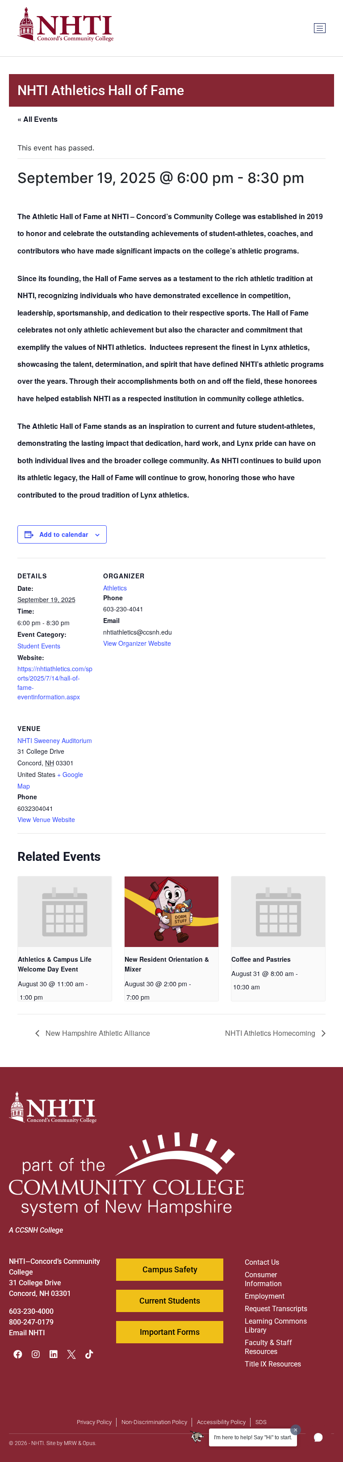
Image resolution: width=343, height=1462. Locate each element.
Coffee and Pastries (261, 959)
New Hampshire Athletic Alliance (97, 1033)
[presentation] (65, 911)
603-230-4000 (31, 1311)
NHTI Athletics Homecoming (271, 1033)
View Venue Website (46, 819)
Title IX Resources (273, 1364)
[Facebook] (18, 1354)
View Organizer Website (137, 643)
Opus (89, 1443)
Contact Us (262, 1262)
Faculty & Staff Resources (268, 1347)
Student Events (38, 645)
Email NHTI (27, 1333)
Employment (264, 1296)
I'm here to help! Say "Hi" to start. (253, 1437)
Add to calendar (63, 534)
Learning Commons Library (276, 1325)
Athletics (115, 587)
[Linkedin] (54, 1354)
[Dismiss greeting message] (295, 1430)
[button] (318, 1437)
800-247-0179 (31, 1322)
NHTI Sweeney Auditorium (54, 740)
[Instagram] (36, 1354)
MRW (70, 1443)
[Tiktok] (89, 1354)
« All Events (37, 119)
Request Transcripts (276, 1308)
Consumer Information (263, 1279)
